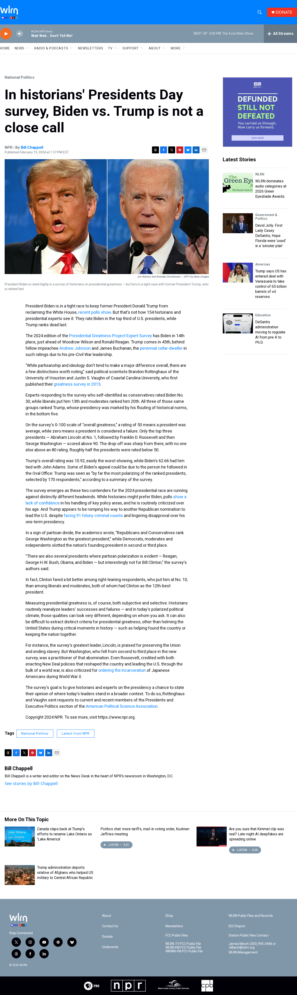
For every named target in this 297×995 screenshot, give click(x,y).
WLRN (259, 174)
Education (263, 315)
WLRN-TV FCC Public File (183, 944)
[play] (6, 33)
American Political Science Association (122, 706)
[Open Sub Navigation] (28, 48)
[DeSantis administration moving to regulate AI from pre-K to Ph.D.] (238, 323)
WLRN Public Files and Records (251, 915)
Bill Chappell (32, 147)
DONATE (284, 12)
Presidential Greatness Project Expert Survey (110, 335)
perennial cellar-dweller (161, 348)
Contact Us (110, 926)
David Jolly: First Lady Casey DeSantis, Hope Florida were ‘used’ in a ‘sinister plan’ (270, 235)
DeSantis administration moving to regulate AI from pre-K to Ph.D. (270, 332)
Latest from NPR (76, 733)
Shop (169, 915)
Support (131, 48)
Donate (107, 936)
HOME (5, 48)
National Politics (19, 77)
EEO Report (237, 926)
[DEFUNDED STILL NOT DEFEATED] (257, 112)
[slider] (27, 33)
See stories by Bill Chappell (31, 783)
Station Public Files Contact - (249, 935)
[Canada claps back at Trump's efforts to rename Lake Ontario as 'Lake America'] (20, 836)
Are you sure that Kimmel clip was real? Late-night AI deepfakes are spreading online (256, 834)
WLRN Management (243, 952)
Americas (262, 264)
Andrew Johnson (75, 348)
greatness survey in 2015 (77, 384)
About (155, 48)
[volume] (20, 34)
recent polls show (94, 312)
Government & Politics (266, 216)
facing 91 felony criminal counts (93, 515)
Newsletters (90, 48)
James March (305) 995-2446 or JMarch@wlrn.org (252, 945)
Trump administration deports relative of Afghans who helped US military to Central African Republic (65, 872)
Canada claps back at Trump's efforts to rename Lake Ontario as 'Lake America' (64, 834)
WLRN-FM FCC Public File (183, 947)
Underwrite (110, 947)
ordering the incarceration (122, 670)
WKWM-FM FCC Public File (184, 951)
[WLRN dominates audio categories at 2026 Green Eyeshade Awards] (238, 183)
